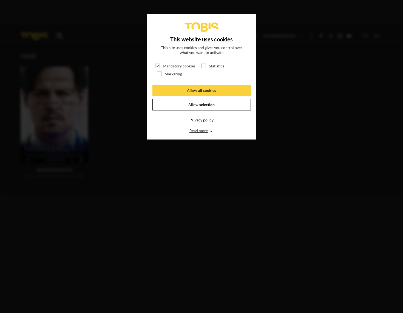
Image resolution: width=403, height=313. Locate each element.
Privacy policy (201, 120)
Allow (201, 90)
